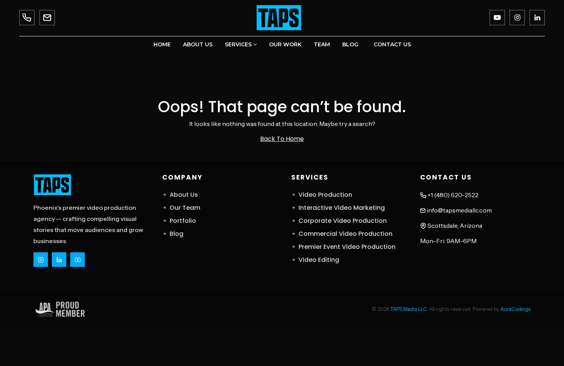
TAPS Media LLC (408, 309)
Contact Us (392, 44)
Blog (350, 44)
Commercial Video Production (345, 233)
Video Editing (318, 259)
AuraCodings (515, 309)
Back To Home (282, 138)
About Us (198, 44)
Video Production (325, 194)
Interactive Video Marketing (341, 207)
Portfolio (183, 220)
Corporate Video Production (342, 220)
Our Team (185, 207)
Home (162, 44)
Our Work (285, 44)
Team (322, 44)
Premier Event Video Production (347, 246)
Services (239, 44)
